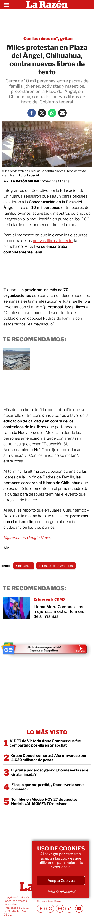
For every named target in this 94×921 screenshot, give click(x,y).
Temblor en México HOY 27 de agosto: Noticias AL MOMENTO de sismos (44, 801)
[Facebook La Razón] (31, 113)
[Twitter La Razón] (42, 113)
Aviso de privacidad (61, 892)
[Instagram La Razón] (60, 909)
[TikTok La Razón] (69, 909)
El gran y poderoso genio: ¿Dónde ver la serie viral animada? (49, 772)
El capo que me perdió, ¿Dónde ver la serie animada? (47, 787)
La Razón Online (25, 181)
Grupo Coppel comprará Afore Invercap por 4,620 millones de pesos (49, 757)
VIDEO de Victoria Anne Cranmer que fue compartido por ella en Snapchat (45, 743)
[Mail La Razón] (62, 113)
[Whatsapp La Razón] (52, 113)
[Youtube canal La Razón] (79, 909)
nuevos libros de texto (53, 240)
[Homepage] (47, 4)
